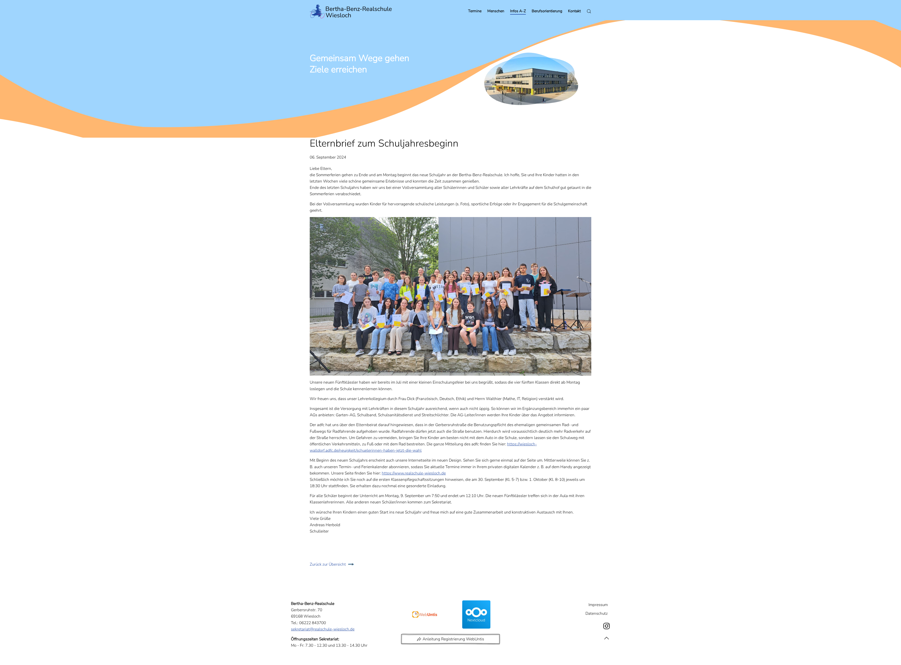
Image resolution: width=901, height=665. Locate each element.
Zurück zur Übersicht (328, 564)
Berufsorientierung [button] (547, 11)
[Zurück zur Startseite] (351, 11)
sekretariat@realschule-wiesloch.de (323, 629)
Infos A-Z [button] (518, 11)
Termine (474, 11)
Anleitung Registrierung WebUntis (453, 639)
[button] (606, 638)
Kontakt (574, 11)
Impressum (598, 604)
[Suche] (589, 11)
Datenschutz (596, 613)
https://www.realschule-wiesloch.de (414, 473)
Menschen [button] (495, 11)
